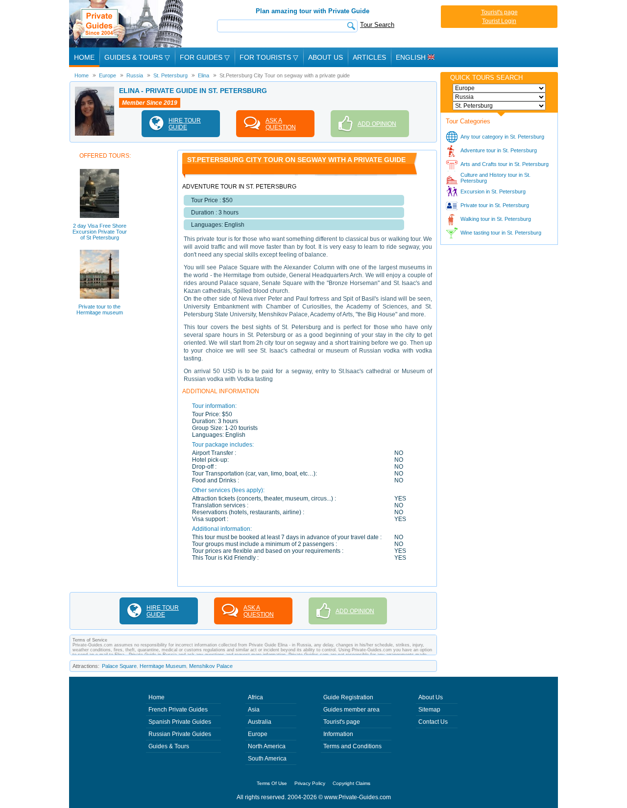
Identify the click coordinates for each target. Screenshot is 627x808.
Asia (254, 709)
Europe (257, 734)
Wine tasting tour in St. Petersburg (500, 233)
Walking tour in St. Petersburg (495, 219)
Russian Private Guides (179, 734)
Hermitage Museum (163, 666)
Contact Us (433, 721)
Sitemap (429, 709)
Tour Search (377, 24)
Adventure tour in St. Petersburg (498, 150)
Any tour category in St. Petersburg (502, 137)
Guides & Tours (168, 746)
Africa (255, 697)
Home (84, 57)
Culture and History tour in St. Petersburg (495, 178)
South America (267, 758)
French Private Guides (178, 709)
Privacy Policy (309, 783)
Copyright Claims (351, 783)
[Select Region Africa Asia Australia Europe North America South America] (499, 88)
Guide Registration (348, 697)
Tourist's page (499, 12)
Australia (259, 721)
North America (267, 746)
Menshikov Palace (211, 666)
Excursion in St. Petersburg (493, 191)
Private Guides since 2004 (127, 24)
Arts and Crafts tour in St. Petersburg (504, 164)
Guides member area (351, 709)
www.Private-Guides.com (357, 797)
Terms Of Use (272, 783)
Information (338, 734)
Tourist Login (499, 21)
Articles (369, 57)
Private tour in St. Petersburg (494, 205)
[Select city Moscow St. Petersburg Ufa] (499, 105)
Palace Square (119, 666)
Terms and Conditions (352, 746)
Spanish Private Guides (179, 721)
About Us (325, 57)
